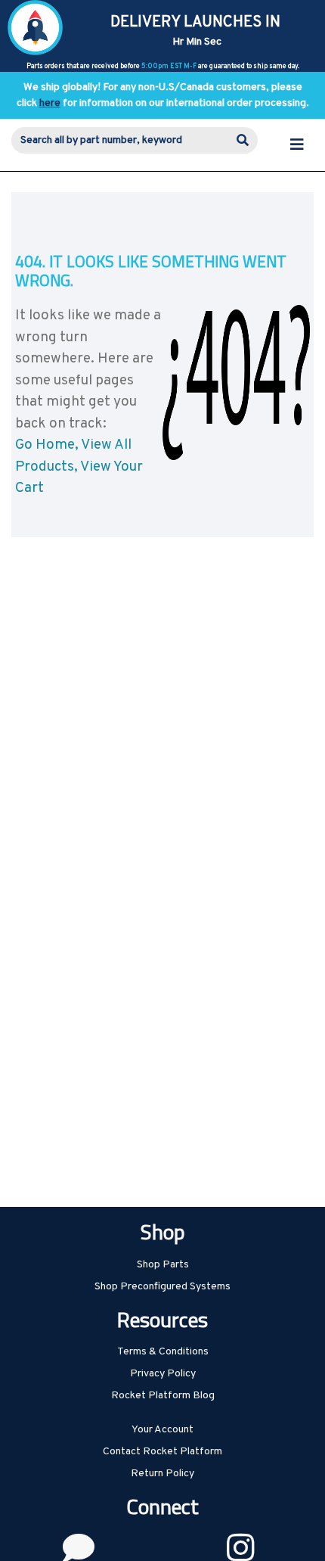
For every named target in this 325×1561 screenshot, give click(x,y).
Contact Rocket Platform (162, 1451)
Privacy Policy (163, 1373)
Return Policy (162, 1473)
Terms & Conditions (163, 1351)
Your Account (162, 1429)
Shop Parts (163, 1264)
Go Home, (47, 445)
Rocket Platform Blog (163, 1395)
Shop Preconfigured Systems (162, 1286)
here (49, 103)
